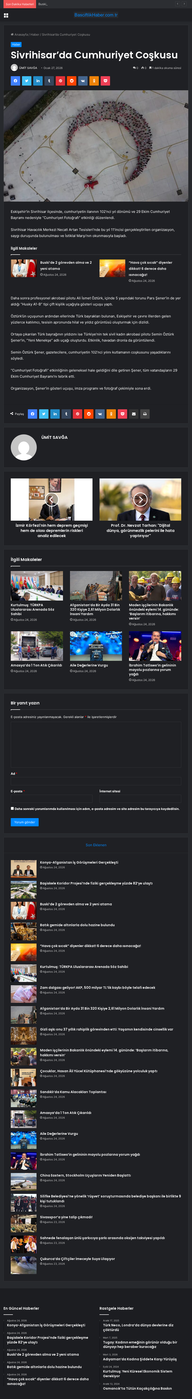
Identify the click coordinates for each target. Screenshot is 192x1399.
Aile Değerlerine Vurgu (89, 665)
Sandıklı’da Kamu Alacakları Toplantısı (73, 1092)
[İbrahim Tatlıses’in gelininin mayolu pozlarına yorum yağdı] (155, 646)
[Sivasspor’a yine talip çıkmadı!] (24, 1223)
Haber (34, 34)
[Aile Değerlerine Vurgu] (96, 646)
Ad (14, 773)
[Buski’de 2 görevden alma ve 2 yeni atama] (24, 268)
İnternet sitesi (110, 791)
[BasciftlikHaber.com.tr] (96, 15)
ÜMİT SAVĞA (28, 68)
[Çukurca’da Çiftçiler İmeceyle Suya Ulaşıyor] (24, 1265)
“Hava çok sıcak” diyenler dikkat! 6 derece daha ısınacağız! (150, 268)
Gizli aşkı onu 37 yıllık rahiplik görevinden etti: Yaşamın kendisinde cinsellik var (106, 1029)
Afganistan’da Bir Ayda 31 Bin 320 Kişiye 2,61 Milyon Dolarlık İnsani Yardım (95, 609)
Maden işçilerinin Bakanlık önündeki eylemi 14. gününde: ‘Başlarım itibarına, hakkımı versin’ (154, 612)
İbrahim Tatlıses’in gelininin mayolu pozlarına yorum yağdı (152, 670)
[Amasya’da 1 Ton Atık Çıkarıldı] (37, 646)
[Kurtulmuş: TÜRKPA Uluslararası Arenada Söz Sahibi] (37, 586)
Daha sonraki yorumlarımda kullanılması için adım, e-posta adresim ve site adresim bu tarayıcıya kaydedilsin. (97, 809)
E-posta (18, 791)
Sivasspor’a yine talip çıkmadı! (66, 1217)
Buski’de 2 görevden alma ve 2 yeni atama (68, 4)
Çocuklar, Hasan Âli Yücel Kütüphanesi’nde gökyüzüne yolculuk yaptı (98, 1071)
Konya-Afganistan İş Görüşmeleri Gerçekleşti (79, 862)
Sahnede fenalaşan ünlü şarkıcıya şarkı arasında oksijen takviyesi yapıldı (102, 1238)
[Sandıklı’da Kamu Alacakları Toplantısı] (24, 1098)
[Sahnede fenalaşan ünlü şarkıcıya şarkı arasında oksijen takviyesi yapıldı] (24, 1244)
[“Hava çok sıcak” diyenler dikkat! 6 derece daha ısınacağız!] (112, 268)
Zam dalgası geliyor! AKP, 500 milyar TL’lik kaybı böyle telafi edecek (97, 987)
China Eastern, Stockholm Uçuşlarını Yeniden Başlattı (85, 1175)
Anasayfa (21, 34)
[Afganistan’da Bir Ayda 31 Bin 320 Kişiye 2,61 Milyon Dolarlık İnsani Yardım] (96, 586)
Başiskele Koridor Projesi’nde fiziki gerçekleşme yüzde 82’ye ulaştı (96, 883)
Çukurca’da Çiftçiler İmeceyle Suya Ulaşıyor (77, 1258)
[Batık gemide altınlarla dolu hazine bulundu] (24, 931)
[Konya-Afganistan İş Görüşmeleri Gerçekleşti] (24, 869)
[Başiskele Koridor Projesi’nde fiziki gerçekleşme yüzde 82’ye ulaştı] (24, 890)
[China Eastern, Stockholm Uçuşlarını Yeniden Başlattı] (24, 1182)
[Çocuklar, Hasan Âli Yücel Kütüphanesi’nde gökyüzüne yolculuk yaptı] (24, 1077)
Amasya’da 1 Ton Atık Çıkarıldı (36, 665)
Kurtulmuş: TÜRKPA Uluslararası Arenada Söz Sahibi (32, 609)
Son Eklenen (96, 845)
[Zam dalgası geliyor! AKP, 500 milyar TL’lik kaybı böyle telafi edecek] (24, 994)
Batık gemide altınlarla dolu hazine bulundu (77, 925)
